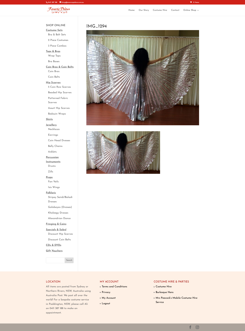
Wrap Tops (54, 56)
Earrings (53, 135)
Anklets (52, 152)
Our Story (144, 10)
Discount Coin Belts (59, 239)
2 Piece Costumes (58, 40)
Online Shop (189, 10)
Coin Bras (53, 71)
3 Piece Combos (57, 46)
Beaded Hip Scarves (59, 92)
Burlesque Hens (164, 292)
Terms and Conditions (114, 286)
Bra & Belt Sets (57, 34)
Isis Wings (54, 187)
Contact (175, 10)
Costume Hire (160, 10)
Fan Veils (53, 181)
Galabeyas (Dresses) (60, 207)
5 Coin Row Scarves (59, 87)
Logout (106, 303)
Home (131, 10)
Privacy (106, 292)
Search (69, 260)
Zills (50, 172)
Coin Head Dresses (59, 140)
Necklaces (54, 129)
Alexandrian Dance (59, 218)
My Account (109, 298)
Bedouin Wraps (57, 114)
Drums (52, 166)
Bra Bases (53, 61)
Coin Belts (54, 77)
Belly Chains (55, 146)
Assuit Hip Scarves (59, 108)
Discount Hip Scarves (60, 234)
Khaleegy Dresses (58, 213)
